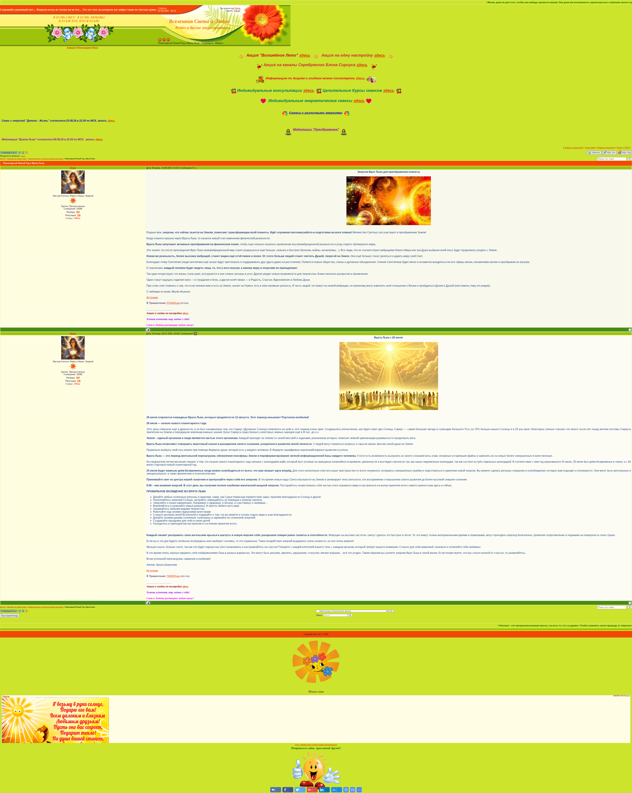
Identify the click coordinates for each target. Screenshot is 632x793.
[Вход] (168, 39)
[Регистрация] (164, 39)
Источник (152, 297)
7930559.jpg (173, 576)
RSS (173, 8)
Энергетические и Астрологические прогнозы (45, 159)
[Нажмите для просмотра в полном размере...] (388, 343)
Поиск (619, 147)
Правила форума (605, 147)
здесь (304, 55)
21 (195, 168)
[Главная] (160, 39)
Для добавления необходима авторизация (316, 744)
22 (195, 333)
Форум (2, 159)
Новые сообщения (574, 147)
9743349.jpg (173, 303)
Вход (95, 47)
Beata (73, 168)
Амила (23, 156)
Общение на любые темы (16, 159)
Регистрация (84, 47)
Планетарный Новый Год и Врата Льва (80, 159)
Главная (71, 47)
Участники (590, 147)
